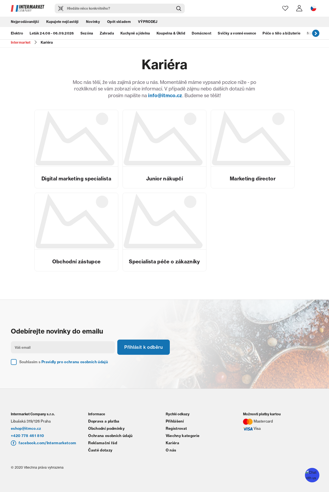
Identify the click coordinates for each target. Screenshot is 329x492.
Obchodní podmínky (106, 428)
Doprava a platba (103, 421)
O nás (171, 450)
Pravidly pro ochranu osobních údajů (74, 362)
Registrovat (176, 428)
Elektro (17, 33)
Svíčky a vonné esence (237, 33)
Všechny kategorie (183, 435)
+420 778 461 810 (27, 435)
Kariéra (172, 443)
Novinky (93, 22)
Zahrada (107, 33)
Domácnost (201, 33)
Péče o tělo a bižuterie (281, 33)
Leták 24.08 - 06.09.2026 (52, 33)
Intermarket (21, 42)
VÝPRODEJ (148, 22)
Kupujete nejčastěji (62, 22)
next (315, 33)
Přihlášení (175, 421)
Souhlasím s (63, 362)
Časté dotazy (100, 450)
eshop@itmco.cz (26, 428)
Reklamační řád (102, 443)
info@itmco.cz (165, 95)
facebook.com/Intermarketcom (47, 443)
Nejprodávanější (25, 22)
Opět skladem (119, 22)
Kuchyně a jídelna (135, 33)
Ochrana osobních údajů (110, 435)
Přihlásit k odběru (143, 347)
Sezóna (86, 33)
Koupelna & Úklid (171, 33)
